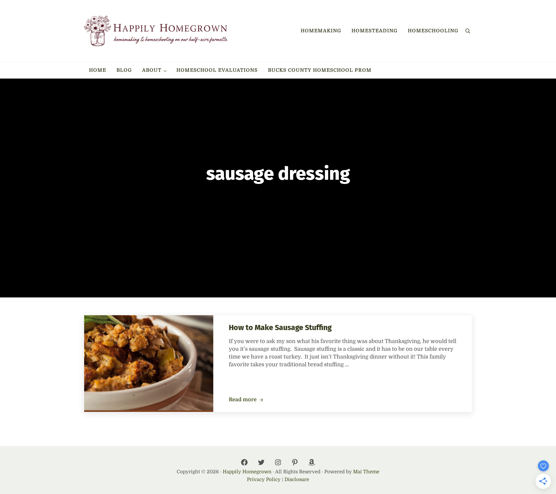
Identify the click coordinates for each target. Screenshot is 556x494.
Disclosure (296, 479)
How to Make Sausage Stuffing (280, 327)
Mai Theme (366, 472)
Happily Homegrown (247, 472)
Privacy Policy (264, 479)
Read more (246, 400)
